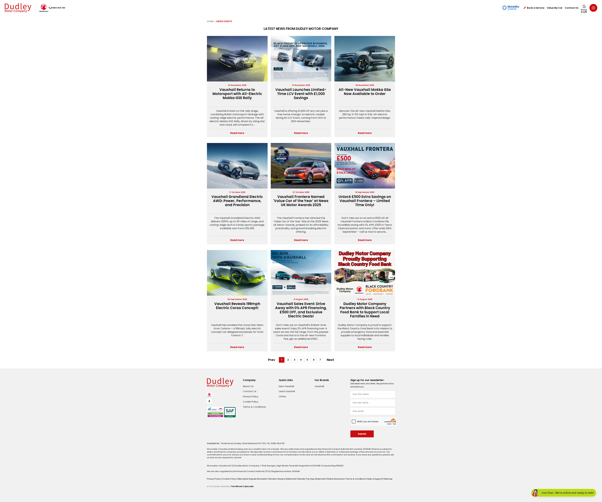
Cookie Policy (250, 401)
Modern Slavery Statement (283, 478)
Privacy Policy (250, 396)
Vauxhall (319, 386)
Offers (282, 396)
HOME (210, 21)
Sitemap (388, 478)
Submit (362, 433)
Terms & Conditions (254, 406)
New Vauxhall (286, 386)
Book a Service (535, 8)
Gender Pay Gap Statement (312, 478)
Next (330, 360)
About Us (248, 386)
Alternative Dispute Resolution (252, 478)
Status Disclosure (336, 478)
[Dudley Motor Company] (18, 8)
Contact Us (571, 8)
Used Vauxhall (287, 391)
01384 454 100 (58, 7)
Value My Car (554, 8)
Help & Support (375, 478)
